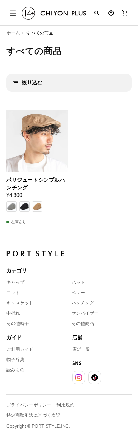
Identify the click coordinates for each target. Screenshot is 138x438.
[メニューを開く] (12, 13)
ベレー (78, 292)
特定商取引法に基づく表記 (33, 415)
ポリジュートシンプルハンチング (35, 183)
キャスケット (19, 302)
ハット (78, 282)
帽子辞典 (15, 359)
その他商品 (83, 323)
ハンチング (83, 302)
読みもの (15, 369)
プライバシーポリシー (28, 404)
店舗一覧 (81, 349)
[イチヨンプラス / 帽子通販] (54, 13)
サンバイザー (85, 313)
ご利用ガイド (19, 349)
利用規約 (65, 404)
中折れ (13, 313)
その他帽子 (17, 323)
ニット (13, 292)
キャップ (15, 282)
